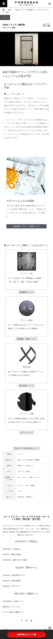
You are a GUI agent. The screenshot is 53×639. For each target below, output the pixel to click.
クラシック (21, 485)
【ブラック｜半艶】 (23, 471)
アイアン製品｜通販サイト (13, 612)
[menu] (49, 3)
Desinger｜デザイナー (12, 586)
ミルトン (20, 491)
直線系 (32, 485)
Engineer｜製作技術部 (12, 581)
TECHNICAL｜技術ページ (13, 601)
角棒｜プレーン (34, 477)
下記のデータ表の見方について (26, 448)
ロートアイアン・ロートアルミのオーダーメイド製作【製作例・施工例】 (27, 518)
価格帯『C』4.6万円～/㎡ (25, 465)
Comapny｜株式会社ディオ (14, 575)
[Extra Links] (3, 3)
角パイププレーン (23, 477)
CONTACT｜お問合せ (11, 549)
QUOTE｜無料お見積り (12, 554)
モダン (27, 485)
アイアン (5, 17)
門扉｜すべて (21, 460)
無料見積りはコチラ (25, 634)
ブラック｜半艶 (26, 414)
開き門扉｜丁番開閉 (33, 460)
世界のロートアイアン (12, 607)
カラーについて (26, 432)
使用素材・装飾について (26, 339)
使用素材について (26, 292)
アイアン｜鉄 (26, 273)
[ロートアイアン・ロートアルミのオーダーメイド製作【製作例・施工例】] (26, 3)
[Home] (3, 10)
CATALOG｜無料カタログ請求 (15, 560)
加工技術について (26, 386)
